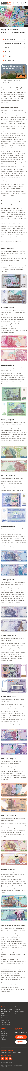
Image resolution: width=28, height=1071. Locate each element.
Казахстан (4, 1018)
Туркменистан (5, 1024)
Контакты (4, 1035)
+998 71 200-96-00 (21, 1032)
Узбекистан (5, 1015)
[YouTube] (10, 1058)
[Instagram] (6, 1058)
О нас (3, 1031)
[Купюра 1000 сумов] (14, 281)
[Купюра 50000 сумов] (14, 671)
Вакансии (4, 1033)
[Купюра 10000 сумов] (14, 500)
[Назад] (2, 9)
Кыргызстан (5, 1020)
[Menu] (25, 3)
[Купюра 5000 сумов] (14, 394)
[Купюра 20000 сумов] (14, 612)
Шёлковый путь (6, 1009)
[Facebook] (2, 1058)
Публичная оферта (5, 1038)
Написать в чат (20, 1042)
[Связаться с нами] (13, 3)
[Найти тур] (22, 3)
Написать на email (20, 1036)
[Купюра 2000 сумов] (14, 341)
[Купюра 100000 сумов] (14, 790)
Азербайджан (19, 1011)
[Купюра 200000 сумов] (14, 901)
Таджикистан (5, 1022)
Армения (18, 1009)
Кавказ (17, 1007)
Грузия (17, 1014)
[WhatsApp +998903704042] (17, 3)
